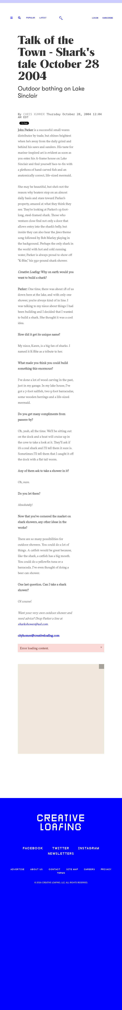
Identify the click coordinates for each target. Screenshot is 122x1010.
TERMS (61, 873)
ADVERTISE (17, 869)
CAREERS (89, 869)
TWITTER (60, 848)
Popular (30, 18)
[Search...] (19, 18)
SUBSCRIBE (107, 18)
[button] (101, 666)
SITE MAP (72, 869)
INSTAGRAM (88, 848)
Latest (42, 18)
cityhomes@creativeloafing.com (39, 635)
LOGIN (95, 18)
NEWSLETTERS (61, 854)
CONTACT (54, 869)
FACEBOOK (33, 848)
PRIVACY (106, 869)
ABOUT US (36, 869)
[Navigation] (10, 18)
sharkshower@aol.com (33, 624)
